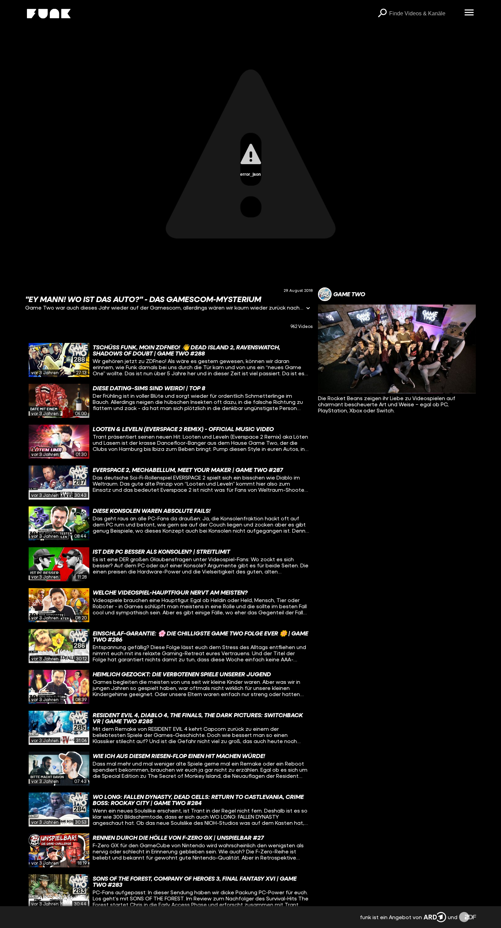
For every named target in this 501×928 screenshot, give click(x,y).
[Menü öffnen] (469, 12)
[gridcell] (169, 360)
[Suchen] (382, 13)
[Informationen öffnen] (308, 308)
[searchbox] (424, 14)
